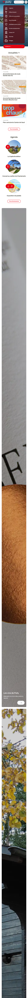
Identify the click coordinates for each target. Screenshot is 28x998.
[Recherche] (22, 2)
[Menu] (26, 2)
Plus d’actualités (14, 129)
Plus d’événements (14, 201)
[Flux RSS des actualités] (19, 53)
